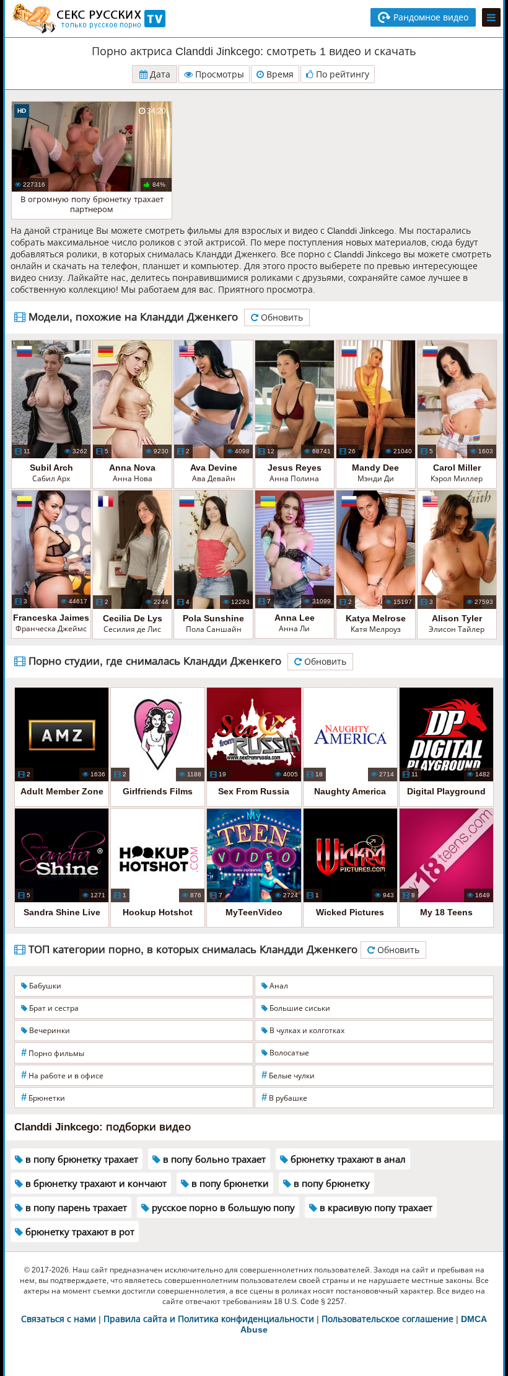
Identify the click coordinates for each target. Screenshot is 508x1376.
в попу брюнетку (330, 1183)
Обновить (280, 317)
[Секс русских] (88, 18)
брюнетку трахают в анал (347, 1159)
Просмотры (218, 74)
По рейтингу (341, 74)
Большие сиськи (299, 1008)
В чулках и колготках (306, 1030)
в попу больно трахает (213, 1159)
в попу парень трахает (75, 1207)
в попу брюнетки (229, 1183)
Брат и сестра (53, 1008)
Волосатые (288, 1053)
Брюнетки (43, 1097)
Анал (278, 986)
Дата (158, 74)
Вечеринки (48, 1030)
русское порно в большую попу (222, 1207)
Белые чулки (288, 1075)
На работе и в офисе (62, 1075)
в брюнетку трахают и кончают (95, 1183)
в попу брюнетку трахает (80, 1159)
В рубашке (284, 1097)
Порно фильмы (52, 1052)
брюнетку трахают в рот (78, 1232)
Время (279, 74)
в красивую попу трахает (374, 1207)
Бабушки (44, 986)
